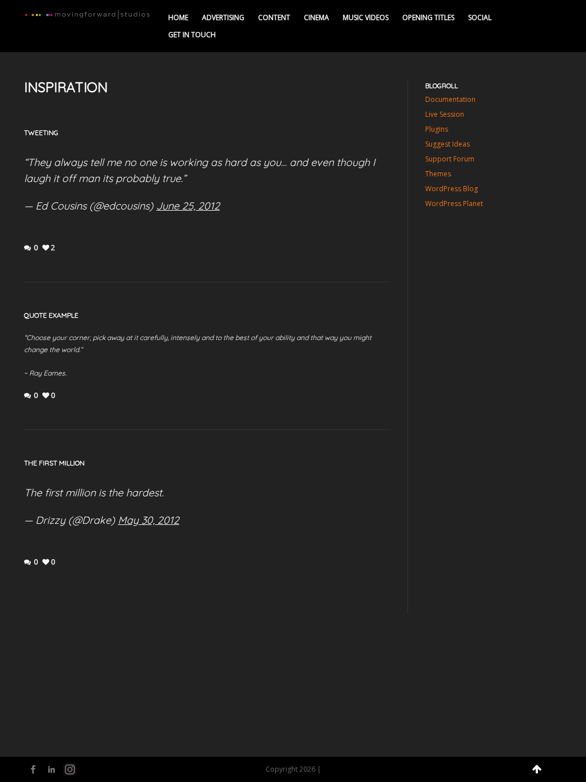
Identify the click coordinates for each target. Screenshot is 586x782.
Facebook (33, 769)
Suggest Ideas (447, 144)
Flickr (70, 769)
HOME (178, 17)
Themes (438, 174)
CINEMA (316, 17)
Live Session (444, 114)
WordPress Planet (454, 203)
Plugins (436, 129)
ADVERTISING (223, 17)
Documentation (450, 99)
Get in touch (192, 35)
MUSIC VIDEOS (366, 17)
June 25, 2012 (188, 205)
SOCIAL (480, 17)
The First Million (54, 463)
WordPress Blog (451, 188)
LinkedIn (51, 769)
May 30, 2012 (148, 520)
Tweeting (41, 132)
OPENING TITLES (428, 17)
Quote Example (51, 315)
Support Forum (449, 159)
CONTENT (274, 17)
